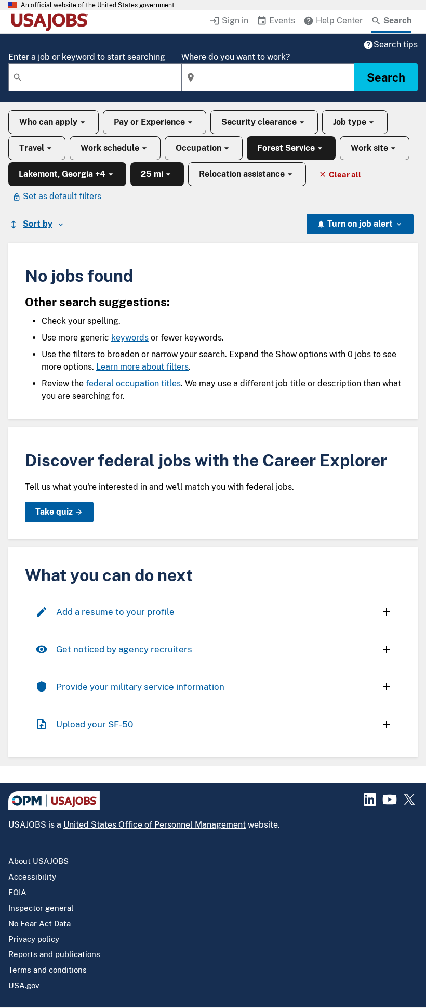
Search (386, 77)
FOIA (17, 892)
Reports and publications (54, 954)
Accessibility (32, 876)
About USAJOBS (38, 861)
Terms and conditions (47, 969)
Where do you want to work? (235, 57)
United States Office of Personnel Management (154, 825)
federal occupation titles (133, 383)
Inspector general (41, 908)
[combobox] (94, 77)
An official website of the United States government (98, 5)
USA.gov (23, 985)
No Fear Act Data (39, 923)
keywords (130, 338)
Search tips (396, 44)
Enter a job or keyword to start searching (86, 57)
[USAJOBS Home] (52, 21)
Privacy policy (33, 939)
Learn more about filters (142, 367)
